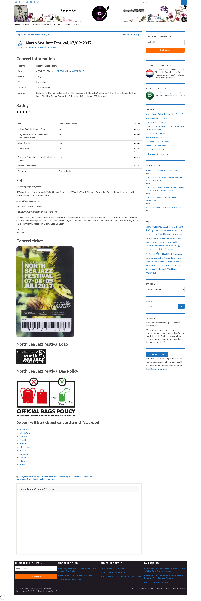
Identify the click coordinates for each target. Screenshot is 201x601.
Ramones (153, 258)
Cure (148, 234)
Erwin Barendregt (35, 591)
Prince (36, 24)
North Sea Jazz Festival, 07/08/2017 (36, 34)
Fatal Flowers (150, 238)
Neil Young (174, 245)
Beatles (164, 227)
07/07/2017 (62, 71)
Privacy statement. (158, 369)
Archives (46, 24)
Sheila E (157, 262)
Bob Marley (171, 227)
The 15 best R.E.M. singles (69, 579)
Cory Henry (25, 477)
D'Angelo (153, 234)
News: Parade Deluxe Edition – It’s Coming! (164, 114)
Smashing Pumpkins (154, 265)
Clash (171, 231)
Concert (54, 47)
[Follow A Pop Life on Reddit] (31, 1)
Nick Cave (165, 249)
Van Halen (172, 269)
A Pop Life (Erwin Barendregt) (38, 47)
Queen (182, 254)
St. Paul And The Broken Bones (41, 479)
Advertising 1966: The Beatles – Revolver (163, 207)
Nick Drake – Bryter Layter (157, 154)
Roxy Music (175, 257)
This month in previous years (142, 588)
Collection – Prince (178, 588)
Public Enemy (173, 254)
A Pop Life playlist (166, 93)
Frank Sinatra (160, 238)
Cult (180, 231)
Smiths (165, 265)
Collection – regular (162, 588)
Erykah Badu (35, 477)
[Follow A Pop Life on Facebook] (19, 1)
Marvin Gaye (163, 246)
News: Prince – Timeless (156, 150)
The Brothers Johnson (155, 133)
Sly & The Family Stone (169, 262)
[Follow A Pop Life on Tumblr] (34, 1)
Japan (178, 238)
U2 (154, 269)
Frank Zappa (170, 238)
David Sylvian (176, 234)
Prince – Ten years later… (156, 145)
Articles (26, 24)
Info (76, 24)
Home (17, 24)
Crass (176, 230)
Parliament (150, 254)
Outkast (174, 250)
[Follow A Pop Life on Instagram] (23, 1)
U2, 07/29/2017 (130, 34)
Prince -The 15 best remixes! (157, 582)
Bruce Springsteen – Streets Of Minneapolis (121, 576)
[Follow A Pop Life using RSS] (38, 1)
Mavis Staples (78, 477)
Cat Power (164, 230)
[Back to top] (194, 594)
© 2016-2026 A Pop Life (26, 588)
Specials (171, 265)
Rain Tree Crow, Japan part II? (158, 137)
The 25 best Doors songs (156, 122)
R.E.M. (148, 258)
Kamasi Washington (62, 477)
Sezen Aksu (150, 262)
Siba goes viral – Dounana (156, 118)
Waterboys (151, 272)
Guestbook (57, 24)
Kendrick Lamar (158, 242)
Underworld (161, 269)
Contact (68, 24)
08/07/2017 (78, 71)
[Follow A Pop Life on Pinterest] (27, 1)
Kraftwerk (168, 242)
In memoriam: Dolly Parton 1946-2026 (162, 170)
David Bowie (164, 234)
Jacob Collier (47, 477)
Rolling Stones (163, 258)
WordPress (55, 591)
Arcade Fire (155, 227)
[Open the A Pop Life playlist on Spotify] (16, 1)
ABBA (148, 227)
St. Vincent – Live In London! (158, 141)
